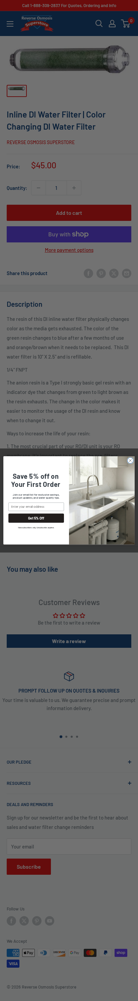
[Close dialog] (130, 461)
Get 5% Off (36, 518)
